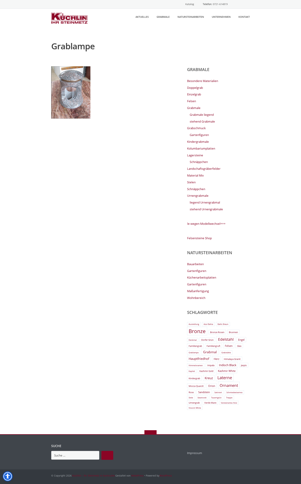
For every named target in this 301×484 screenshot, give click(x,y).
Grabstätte (226, 352)
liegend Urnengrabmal (205, 202)
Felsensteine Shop (199, 238)
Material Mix (195, 175)
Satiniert (218, 392)
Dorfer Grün (207, 339)
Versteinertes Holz (229, 403)
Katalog (189, 4)
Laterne (224, 377)
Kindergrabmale (198, 142)
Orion (211, 386)
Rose (191, 392)
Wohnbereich (196, 298)
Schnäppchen (199, 162)
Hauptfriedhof (199, 359)
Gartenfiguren (199, 135)
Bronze (197, 331)
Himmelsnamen (196, 365)
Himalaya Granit (232, 359)
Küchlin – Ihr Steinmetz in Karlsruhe (93, 475)
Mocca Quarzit (196, 386)
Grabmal (210, 352)
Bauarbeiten (195, 264)
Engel (241, 339)
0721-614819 (220, 4)
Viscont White (195, 408)
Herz (216, 359)
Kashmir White (227, 371)
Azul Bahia (208, 324)
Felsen (191, 101)
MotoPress (137, 475)
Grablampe (194, 352)
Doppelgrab (195, 88)
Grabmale (163, 16)
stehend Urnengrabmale (206, 209)
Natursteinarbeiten (190, 16)
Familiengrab (195, 346)
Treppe (229, 397)
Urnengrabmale (198, 196)
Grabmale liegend (202, 115)
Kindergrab (194, 378)
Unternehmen (221, 16)
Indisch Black (227, 365)
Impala (210, 365)
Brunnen (233, 332)
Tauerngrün (216, 397)
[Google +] (248, 4)
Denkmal (193, 340)
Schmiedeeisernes (234, 392)
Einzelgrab (194, 94)
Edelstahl (226, 339)
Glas (239, 346)
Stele (191, 397)
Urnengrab (194, 402)
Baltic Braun (223, 324)
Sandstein (204, 392)
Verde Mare (210, 402)
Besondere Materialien (202, 81)
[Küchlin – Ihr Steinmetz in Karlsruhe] (70, 18)
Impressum (194, 453)
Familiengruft (213, 346)
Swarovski (202, 397)
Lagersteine (195, 155)
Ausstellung (194, 324)
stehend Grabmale (202, 121)
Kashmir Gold (206, 371)
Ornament (229, 385)
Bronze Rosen (217, 332)
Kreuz (209, 378)
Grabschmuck (196, 128)
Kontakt (244, 16)
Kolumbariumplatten (201, 148)
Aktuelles (142, 16)
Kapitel (192, 371)
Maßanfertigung (198, 291)
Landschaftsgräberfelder (204, 169)
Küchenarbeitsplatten (201, 277)
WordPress (165, 475)
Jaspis (244, 365)
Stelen (191, 182)
